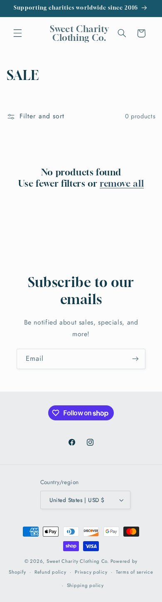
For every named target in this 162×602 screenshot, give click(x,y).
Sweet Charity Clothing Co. (78, 561)
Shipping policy (85, 585)
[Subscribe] (135, 359)
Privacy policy (91, 572)
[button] (17, 33)
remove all (122, 183)
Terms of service (134, 572)
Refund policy (50, 572)
